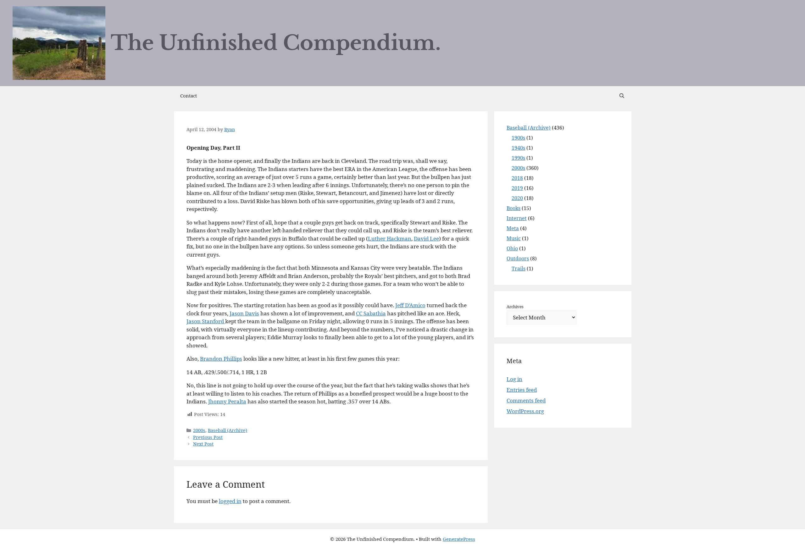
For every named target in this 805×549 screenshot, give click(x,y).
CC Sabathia (371, 313)
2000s (199, 430)
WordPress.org (525, 411)
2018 (517, 178)
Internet (517, 218)
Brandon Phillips (221, 358)
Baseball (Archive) (227, 430)
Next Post (203, 444)
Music (514, 238)
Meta (513, 228)
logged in (230, 501)
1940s (518, 147)
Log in (514, 379)
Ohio (512, 248)
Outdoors (518, 258)
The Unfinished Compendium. (276, 43)
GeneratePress (459, 539)
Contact (188, 95)
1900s (518, 137)
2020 (517, 198)
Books (513, 208)
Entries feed (522, 389)
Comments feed (526, 400)
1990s (518, 157)
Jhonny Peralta (227, 401)
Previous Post (208, 437)
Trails (518, 268)
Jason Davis (244, 313)
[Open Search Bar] (622, 95)
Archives (515, 306)
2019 (517, 188)
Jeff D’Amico (410, 305)
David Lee (426, 238)
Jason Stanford (205, 321)
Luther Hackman (389, 238)
